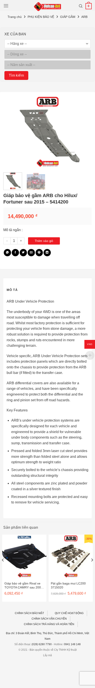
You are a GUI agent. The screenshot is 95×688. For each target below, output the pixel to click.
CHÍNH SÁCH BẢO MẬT (29, 613)
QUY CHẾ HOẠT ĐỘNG (69, 613)
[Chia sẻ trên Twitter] (23, 252)
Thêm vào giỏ (44, 241)
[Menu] (6, 5)
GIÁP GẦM (67, 17)
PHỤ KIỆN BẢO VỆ (41, 17)
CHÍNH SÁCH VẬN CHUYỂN (49, 618)
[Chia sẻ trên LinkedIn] (47, 252)
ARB (84, 17)
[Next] (84, 132)
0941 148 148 (72, 644)
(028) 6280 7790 (42, 644)
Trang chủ (15, 17)
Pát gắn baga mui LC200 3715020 (68, 585)
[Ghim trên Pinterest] (39, 252)
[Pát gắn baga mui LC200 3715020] (71, 557)
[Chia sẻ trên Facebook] (15, 252)
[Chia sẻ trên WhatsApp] (7, 252)
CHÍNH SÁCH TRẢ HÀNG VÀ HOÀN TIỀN (49, 624)
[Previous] (11, 132)
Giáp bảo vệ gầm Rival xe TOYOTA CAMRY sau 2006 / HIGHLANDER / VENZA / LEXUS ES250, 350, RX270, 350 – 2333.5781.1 (24, 585)
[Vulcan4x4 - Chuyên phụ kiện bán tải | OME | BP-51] (47, 6)
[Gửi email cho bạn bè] (31, 252)
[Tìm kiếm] (80, 6)
